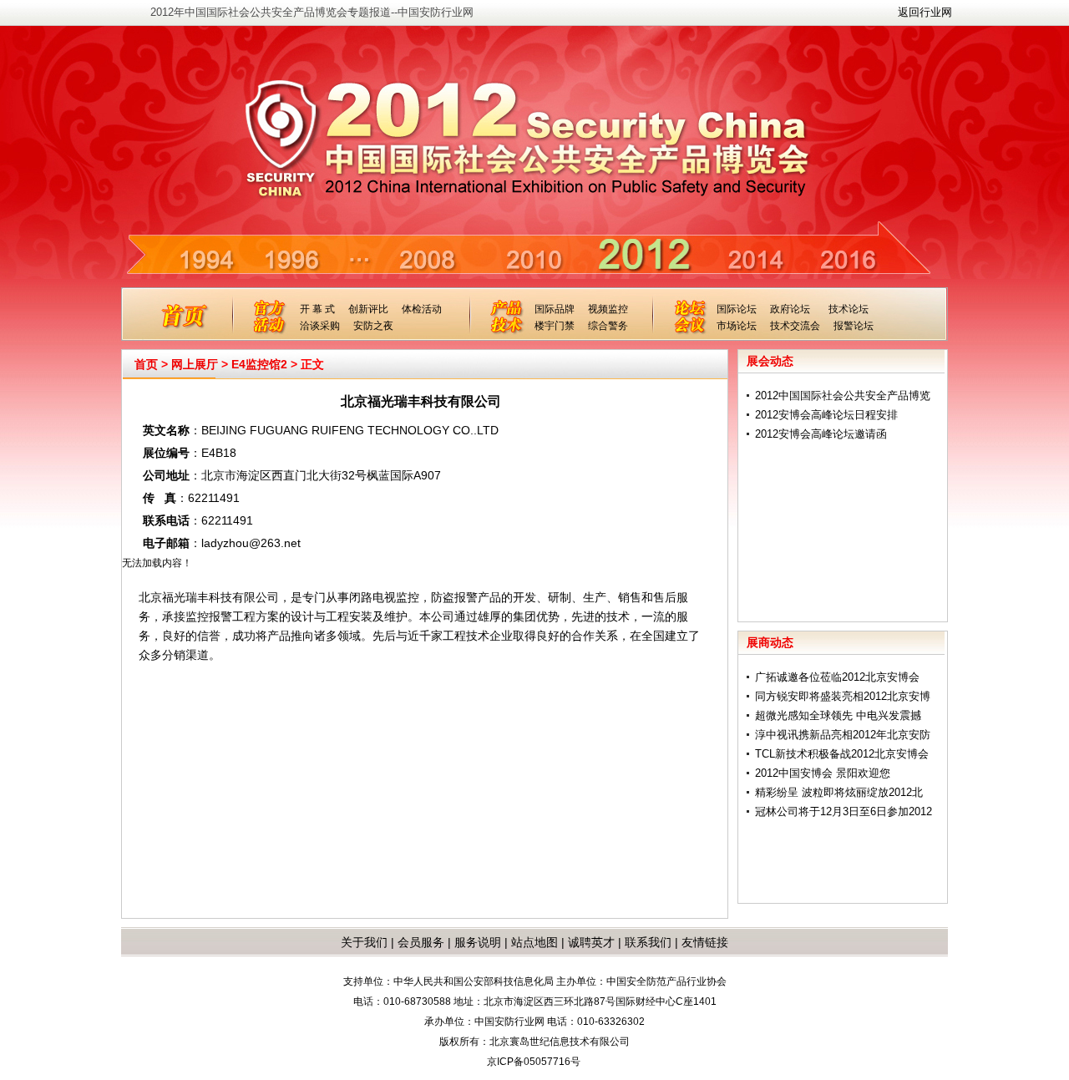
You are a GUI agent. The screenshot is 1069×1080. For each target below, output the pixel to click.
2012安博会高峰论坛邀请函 (821, 434)
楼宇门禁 (554, 326)
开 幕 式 (317, 309)
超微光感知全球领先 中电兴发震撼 (838, 715)
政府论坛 (790, 309)
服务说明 (477, 942)
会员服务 (421, 942)
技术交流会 (795, 326)
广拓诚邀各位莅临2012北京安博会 (837, 677)
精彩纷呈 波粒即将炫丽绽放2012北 (839, 792)
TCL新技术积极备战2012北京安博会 (842, 754)
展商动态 (770, 642)
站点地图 (533, 942)
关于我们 (364, 942)
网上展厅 (194, 364)
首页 (146, 364)
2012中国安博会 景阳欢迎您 (822, 773)
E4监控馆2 (259, 364)
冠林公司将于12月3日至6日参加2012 (843, 811)
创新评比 (368, 309)
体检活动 (422, 309)
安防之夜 (373, 326)
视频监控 (608, 309)
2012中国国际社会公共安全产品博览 (842, 395)
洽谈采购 (320, 326)
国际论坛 (737, 309)
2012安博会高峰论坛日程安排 (826, 414)
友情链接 (704, 942)
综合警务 (608, 326)
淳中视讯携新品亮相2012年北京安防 (842, 734)
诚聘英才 (591, 942)
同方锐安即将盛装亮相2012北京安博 (842, 696)
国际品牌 (554, 309)
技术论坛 (848, 309)
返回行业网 (925, 12)
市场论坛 (737, 326)
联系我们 (648, 942)
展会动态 (770, 361)
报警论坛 (853, 326)
